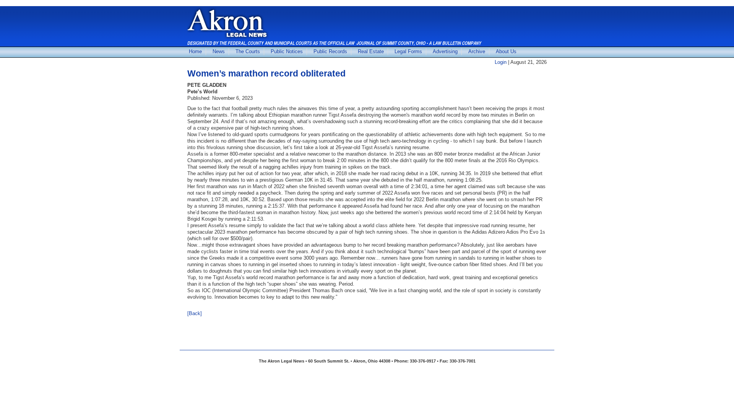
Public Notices (287, 51)
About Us (506, 51)
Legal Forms (408, 51)
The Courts (247, 51)
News (219, 51)
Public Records (330, 51)
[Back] (194, 313)
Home (195, 51)
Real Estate (371, 51)
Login (501, 62)
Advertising (445, 51)
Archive (476, 51)
